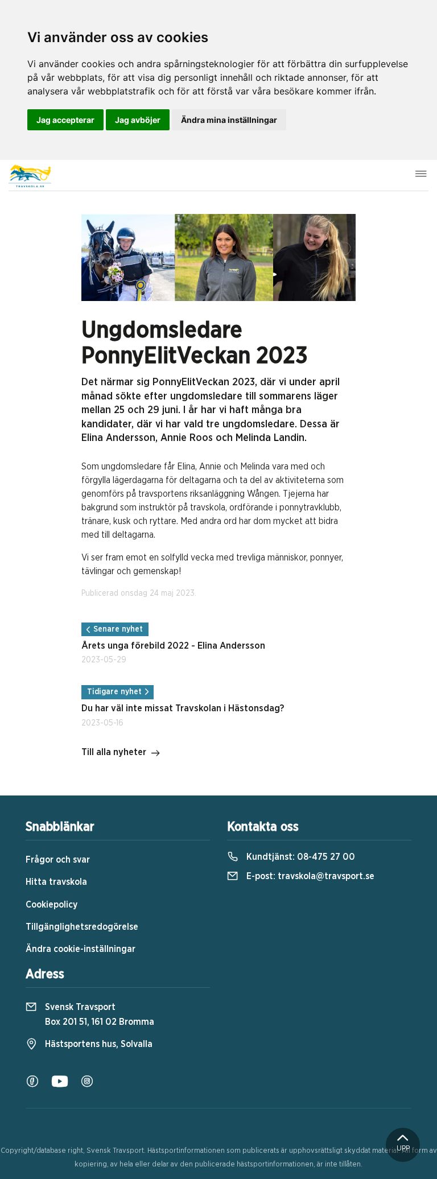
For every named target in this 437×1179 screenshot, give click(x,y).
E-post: (309, 876)
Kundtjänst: (299, 856)
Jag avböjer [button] (137, 120)
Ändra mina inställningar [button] (229, 120)
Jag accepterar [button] (65, 120)
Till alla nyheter (113, 752)
